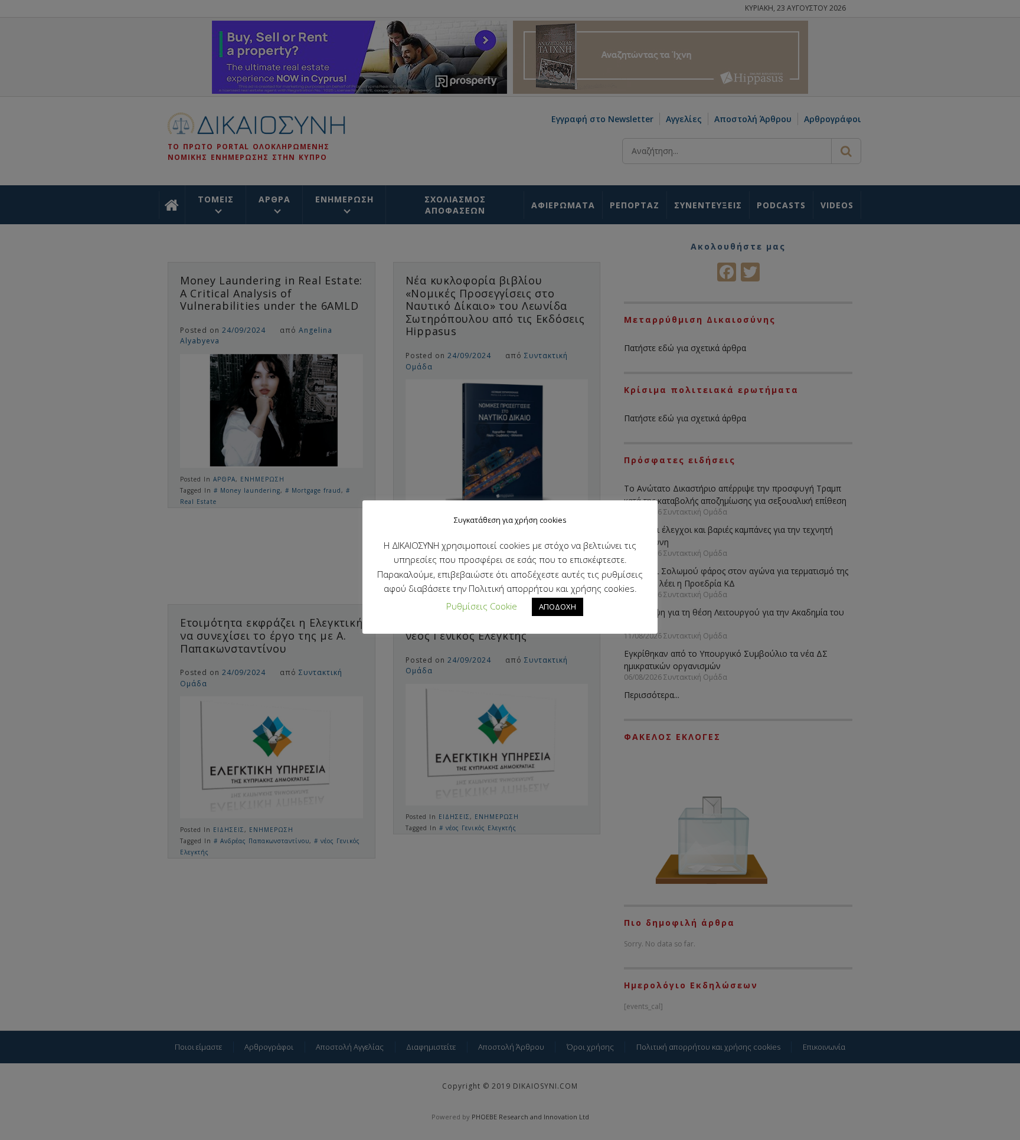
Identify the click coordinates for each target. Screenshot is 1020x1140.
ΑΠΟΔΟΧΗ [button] (557, 606)
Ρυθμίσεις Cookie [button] (481, 606)
